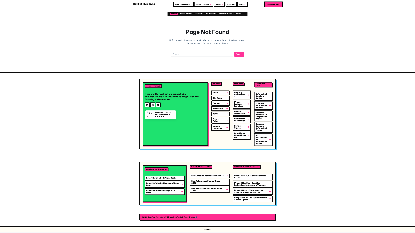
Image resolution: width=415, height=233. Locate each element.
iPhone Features (202, 4)
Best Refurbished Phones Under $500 (205, 182)
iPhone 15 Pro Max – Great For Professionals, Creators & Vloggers (250, 184)
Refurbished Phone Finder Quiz (240, 135)
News (241, 4)
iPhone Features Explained (238, 104)
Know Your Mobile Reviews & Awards (163, 113)
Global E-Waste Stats (239, 112)
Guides (218, 4)
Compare (231, 4)
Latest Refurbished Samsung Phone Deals (162, 184)
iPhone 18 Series (186, 13)
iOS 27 (238, 13)
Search (239, 54)
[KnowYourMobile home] (144, 4)
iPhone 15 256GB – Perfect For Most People (250, 177)
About (215, 93)
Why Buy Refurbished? (239, 95)
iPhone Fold (199, 13)
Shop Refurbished (182, 4)
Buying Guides (237, 127)
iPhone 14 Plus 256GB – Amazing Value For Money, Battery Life (248, 191)
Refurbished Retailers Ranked (261, 96)
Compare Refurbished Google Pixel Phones (261, 116)
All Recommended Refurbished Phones (261, 139)
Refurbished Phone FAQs (239, 120)
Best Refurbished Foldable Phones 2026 (206, 189)
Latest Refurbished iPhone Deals (161, 178)
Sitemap (207, 229)
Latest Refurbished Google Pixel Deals (160, 191)
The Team (217, 98)
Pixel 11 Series (211, 13)
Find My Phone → (273, 4)
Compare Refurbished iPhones (261, 105)
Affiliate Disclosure (217, 127)
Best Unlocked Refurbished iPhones (207, 176)
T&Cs (215, 114)
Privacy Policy (216, 120)
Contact (216, 103)
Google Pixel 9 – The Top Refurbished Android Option (250, 199)
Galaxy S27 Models (226, 13)
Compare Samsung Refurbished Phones (261, 127)
